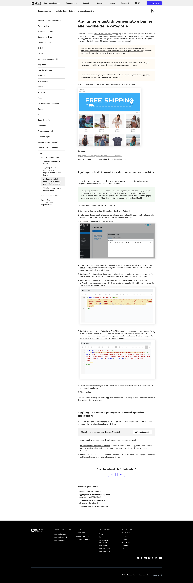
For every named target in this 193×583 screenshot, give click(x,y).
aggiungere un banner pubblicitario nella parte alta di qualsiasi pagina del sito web (112, 51)
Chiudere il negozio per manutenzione (52, 189)
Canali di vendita (44, 120)
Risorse (100, 3)
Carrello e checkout (45, 70)
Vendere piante (104, 548)
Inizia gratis (156, 3)
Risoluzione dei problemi (50, 196)
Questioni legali (44, 136)
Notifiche (41, 92)
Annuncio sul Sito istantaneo (136, 193)
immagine (145, 265)
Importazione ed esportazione (49, 142)
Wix (122, 549)
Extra (71, 11)
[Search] (153, 11)
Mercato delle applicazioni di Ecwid (102, 424)
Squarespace (125, 542)
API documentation (83, 539)
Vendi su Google (59, 540)
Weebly (124, 539)
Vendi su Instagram (60, 534)
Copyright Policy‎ (144, 575)
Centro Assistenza (44, 11)
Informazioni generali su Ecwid (49, 20)
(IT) (138, 3)
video (136, 265)
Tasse (40, 98)
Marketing (42, 125)
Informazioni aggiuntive (85, 11)
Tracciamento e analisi (46, 131)
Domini (40, 87)
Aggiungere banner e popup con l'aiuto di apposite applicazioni (102, 159)
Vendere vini (103, 545)
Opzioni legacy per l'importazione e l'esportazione (48, 202)
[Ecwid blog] (137, 558)
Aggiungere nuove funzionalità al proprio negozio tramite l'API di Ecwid (52, 171)
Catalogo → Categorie (122, 211)
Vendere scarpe (104, 551)
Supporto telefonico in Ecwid (51, 162)
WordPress (125, 545)
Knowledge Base (60, 11)
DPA (123, 575)
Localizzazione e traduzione (48, 103)
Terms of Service (132, 575)
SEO (39, 114)
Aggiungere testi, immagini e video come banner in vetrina (100, 156)
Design (40, 109)
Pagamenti (42, 64)
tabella (82, 267)
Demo (101, 537)
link (90, 267)
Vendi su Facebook (60, 537)
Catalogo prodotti (44, 42)
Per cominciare (43, 26)
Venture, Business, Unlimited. (109, 432)
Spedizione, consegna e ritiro (49, 59)
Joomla (124, 536)
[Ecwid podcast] (141, 558)
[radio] (111, 475)
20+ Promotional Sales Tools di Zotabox (95, 446)
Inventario (42, 76)
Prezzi (101, 534)
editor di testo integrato (103, 34)
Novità (112, 3)
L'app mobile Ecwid (45, 37)
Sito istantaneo (43, 81)
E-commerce (70, 3)
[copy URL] (80, 175)
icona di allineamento (112, 276)
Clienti (40, 53)
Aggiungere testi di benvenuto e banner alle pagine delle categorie (52, 181)
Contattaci (125, 3)
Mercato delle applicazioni (48, 147)
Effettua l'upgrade (142, 432)
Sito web (86, 3)
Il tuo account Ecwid (45, 31)
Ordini (40, 48)
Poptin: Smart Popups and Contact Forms (95, 454)
